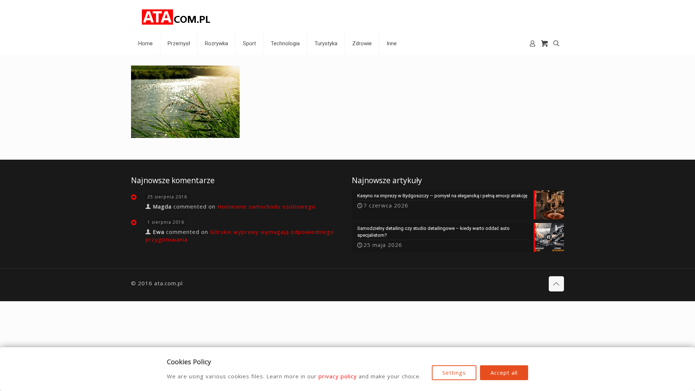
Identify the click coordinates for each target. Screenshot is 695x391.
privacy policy (338, 376)
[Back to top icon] (556, 283)
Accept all (504, 372)
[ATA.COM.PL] (176, 16)
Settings (454, 372)
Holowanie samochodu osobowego (266, 206)
